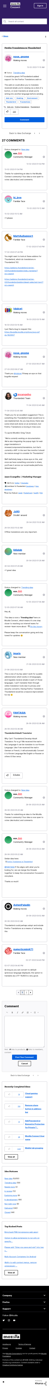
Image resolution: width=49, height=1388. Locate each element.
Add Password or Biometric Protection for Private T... (34, 1124)
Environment (32, 98)
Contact (32, 1348)
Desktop (20, 98)
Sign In (40, 6)
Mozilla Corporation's (14, 1354)
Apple (20, 493)
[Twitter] (4, 1320)
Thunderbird (11, 102)
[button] (7, 111)
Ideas (5, 36)
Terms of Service (24, 1344)
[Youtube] (14, 1320)
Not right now (10, 1204)
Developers (30, 486)
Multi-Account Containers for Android (20, 1257)
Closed (7, 1212)
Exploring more (11, 1195)
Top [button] (3, 1382)
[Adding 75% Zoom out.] (39, 133)
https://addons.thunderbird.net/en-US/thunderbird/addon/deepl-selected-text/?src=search (24, 282)
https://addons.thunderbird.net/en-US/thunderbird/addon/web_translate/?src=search (21, 271)
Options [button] (45, 36)
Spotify (36, 493)
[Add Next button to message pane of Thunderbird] (35, 133)
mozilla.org (7, 1344)
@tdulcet (18, 373)
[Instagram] (9, 1320)
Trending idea (19, 73)
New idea (25, 149)
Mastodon (24, 483)
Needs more (10, 1187)
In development (11, 1200)
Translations (25, 102)
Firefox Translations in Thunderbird (23, 47)
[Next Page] (31, 992)
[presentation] (7, 1012)
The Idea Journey (36, 626)
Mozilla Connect (15, 5)
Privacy (5, 1348)
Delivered (9, 1208)
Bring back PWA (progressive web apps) (21, 1232)
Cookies (19, 1348)
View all (11, 1157)
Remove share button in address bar (33, 1108)
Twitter (17, 483)
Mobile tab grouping (34, 1148)
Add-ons (9, 98)
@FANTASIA (9, 867)
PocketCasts (28, 493)
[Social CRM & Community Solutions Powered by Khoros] (40, 1383)
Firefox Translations (22, 107)
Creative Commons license (13, 1365)
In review (8, 1191)
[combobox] (24, 21)
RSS (41, 493)
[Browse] (5, 6)
